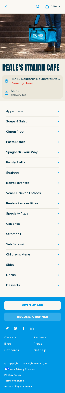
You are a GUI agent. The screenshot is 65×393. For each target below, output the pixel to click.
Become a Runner (32, 316)
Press (38, 343)
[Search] (37, 7)
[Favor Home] (7, 7)
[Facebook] (23, 328)
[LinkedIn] (32, 328)
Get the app (32, 305)
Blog (7, 343)
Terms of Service (14, 380)
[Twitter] (7, 328)
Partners (40, 337)
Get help (40, 350)
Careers (10, 337)
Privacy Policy (12, 375)
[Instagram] (15, 328)
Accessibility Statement (18, 386)
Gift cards (11, 350)
